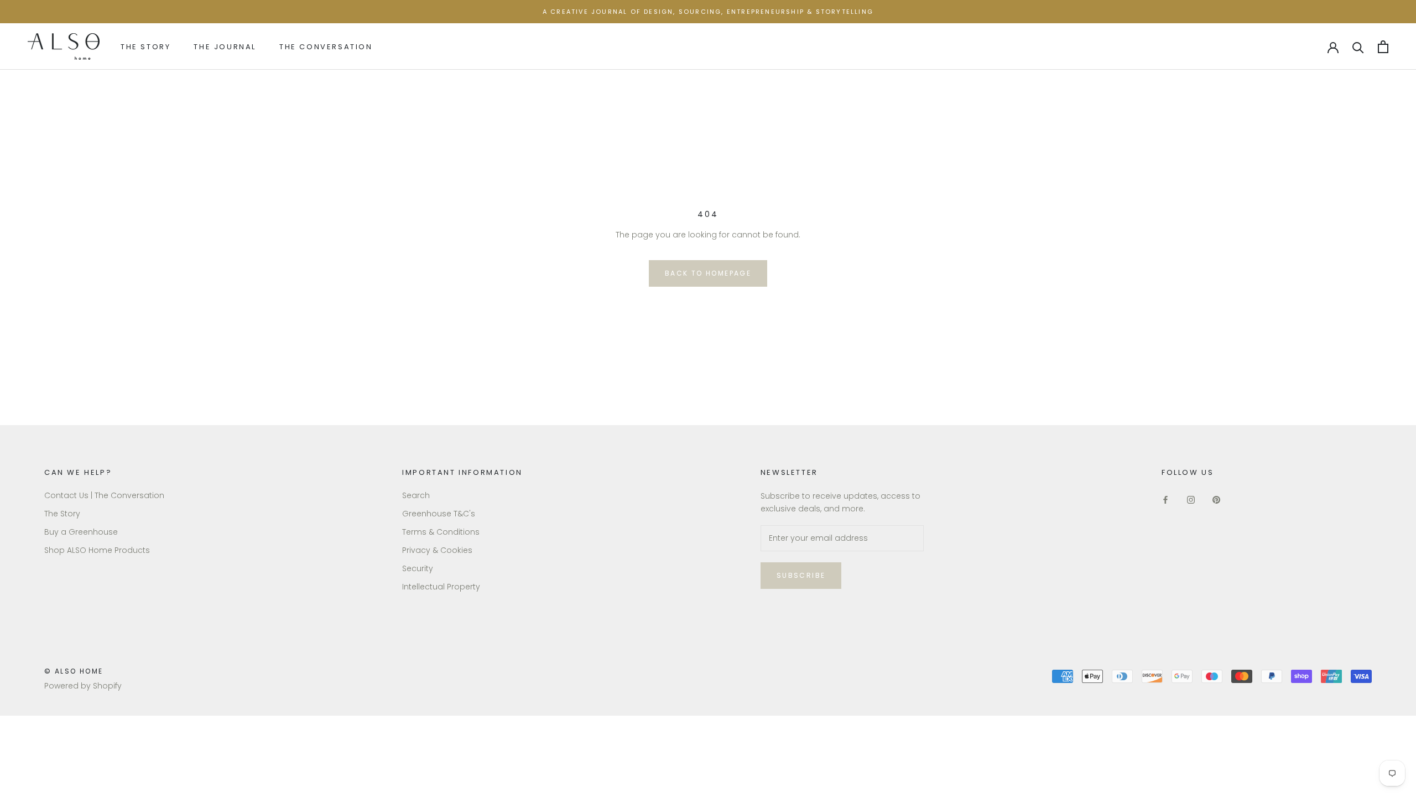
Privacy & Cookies (437, 550)
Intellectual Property (441, 586)
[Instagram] (1191, 499)
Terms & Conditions (441, 531)
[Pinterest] (1216, 499)
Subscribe (801, 575)
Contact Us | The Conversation (104, 495)
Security (417, 568)
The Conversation (326, 47)
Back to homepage (708, 273)
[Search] (1358, 47)
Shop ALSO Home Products (97, 550)
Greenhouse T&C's (438, 513)
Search (416, 495)
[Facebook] (1165, 499)
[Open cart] (1383, 46)
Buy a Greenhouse (81, 531)
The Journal (225, 47)
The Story (145, 47)
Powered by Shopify (83, 685)
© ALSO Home (73, 671)
